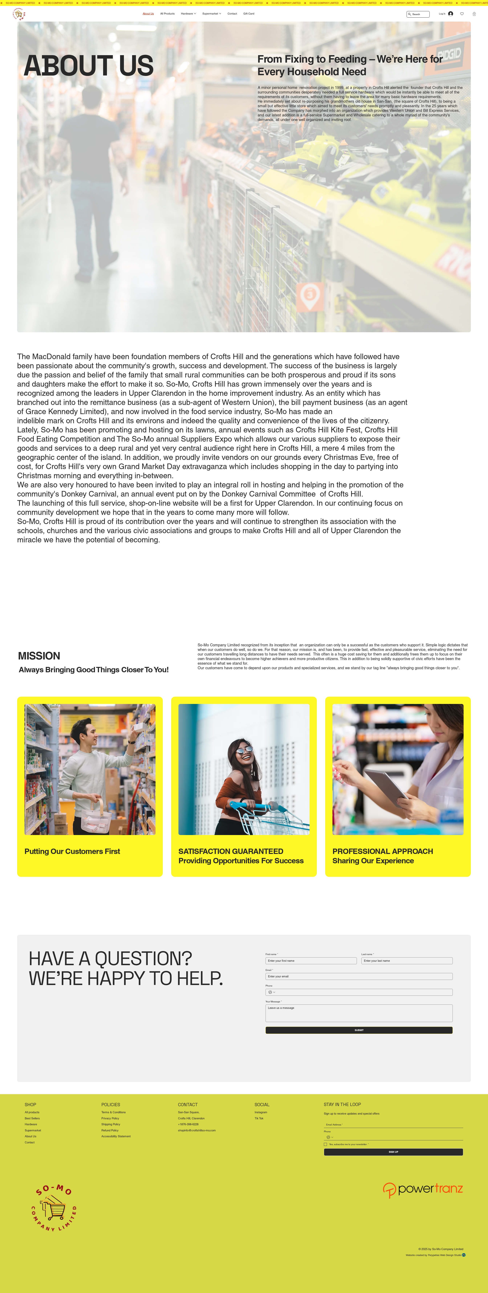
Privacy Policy (110, 1118)
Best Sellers (32, 1118)
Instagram (261, 1112)
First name (272, 954)
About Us (30, 1136)
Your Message (274, 1001)
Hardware (31, 1124)
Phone (269, 985)
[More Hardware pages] (195, 14)
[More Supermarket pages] (220, 14)
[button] (474, 14)
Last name (367, 954)
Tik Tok (259, 1118)
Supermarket (33, 1130)
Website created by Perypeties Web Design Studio (433, 1255)
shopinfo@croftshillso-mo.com (197, 1130)
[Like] (462, 13)
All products (32, 1112)
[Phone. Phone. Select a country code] (272, 992)
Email (269, 970)
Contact (30, 1142)
